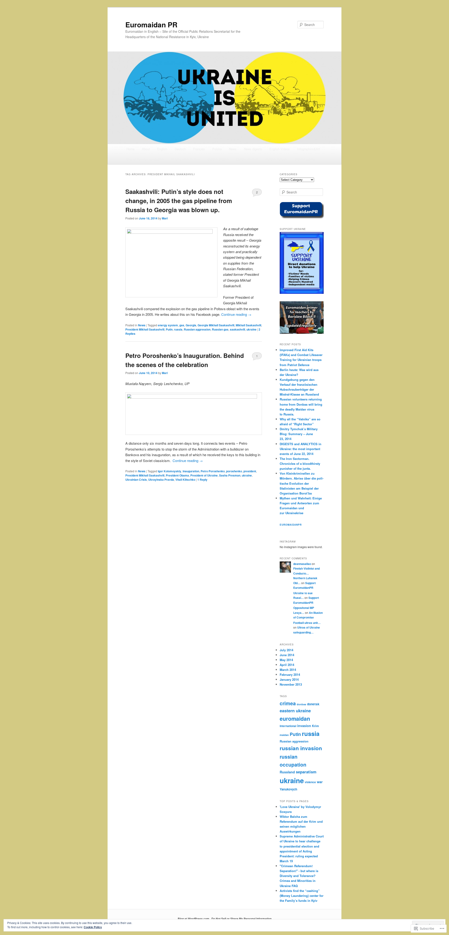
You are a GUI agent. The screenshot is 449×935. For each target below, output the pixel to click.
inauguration (191, 471)
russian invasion (301, 748)
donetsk (313, 704)
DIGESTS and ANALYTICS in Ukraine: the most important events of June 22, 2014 (300, 449)
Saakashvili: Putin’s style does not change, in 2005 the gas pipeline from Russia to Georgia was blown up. (178, 200)
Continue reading (236, 314)
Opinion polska (305, 159)
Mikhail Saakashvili (248, 325)
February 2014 (290, 674)
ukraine (251, 329)
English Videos (279, 149)
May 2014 (286, 660)
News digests (253, 149)
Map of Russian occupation (145, 159)
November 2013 (291, 684)
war (320, 781)
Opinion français (276, 159)
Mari (165, 218)
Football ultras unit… (307, 623)
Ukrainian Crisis (136, 479)
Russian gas (220, 329)
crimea (288, 703)
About (146, 149)
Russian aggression (197, 329)
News (232, 149)
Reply (202, 479)
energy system (168, 325)
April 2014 (287, 664)
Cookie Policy (93, 927)
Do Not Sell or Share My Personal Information (241, 919)
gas (181, 325)
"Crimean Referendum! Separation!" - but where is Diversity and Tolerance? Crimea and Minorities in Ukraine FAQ (299, 876)
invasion (304, 725)
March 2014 (288, 669)
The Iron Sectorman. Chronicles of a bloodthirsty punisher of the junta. (300, 463)
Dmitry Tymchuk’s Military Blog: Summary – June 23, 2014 (299, 434)
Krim (315, 726)
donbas (301, 704)
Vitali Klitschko (185, 479)
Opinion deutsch (247, 159)
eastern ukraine (295, 710)
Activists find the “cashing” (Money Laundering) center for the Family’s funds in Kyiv (301, 895)
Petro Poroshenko (213, 471)
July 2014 (286, 650)
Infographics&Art (308, 149)
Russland (287, 772)
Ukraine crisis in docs (185, 159)
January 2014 (289, 679)
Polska (217, 149)
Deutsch (180, 149)
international (288, 726)
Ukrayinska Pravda (161, 479)
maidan (284, 735)
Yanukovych (288, 789)
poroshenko (234, 471)
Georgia (191, 325)
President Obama (177, 475)
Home (130, 149)
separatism (306, 772)
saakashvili (237, 329)
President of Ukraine (204, 475)
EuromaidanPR (291, 524)
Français (199, 149)
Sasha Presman (229, 475)
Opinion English (218, 159)
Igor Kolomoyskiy (169, 471)
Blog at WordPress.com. (194, 919)
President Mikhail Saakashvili (144, 329)
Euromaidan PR (151, 24)
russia (178, 329)
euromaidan (295, 718)
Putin (169, 329)
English (162, 149)
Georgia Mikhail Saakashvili (216, 325)
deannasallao (302, 564)
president (249, 471)
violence (310, 782)
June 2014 (287, 655)
